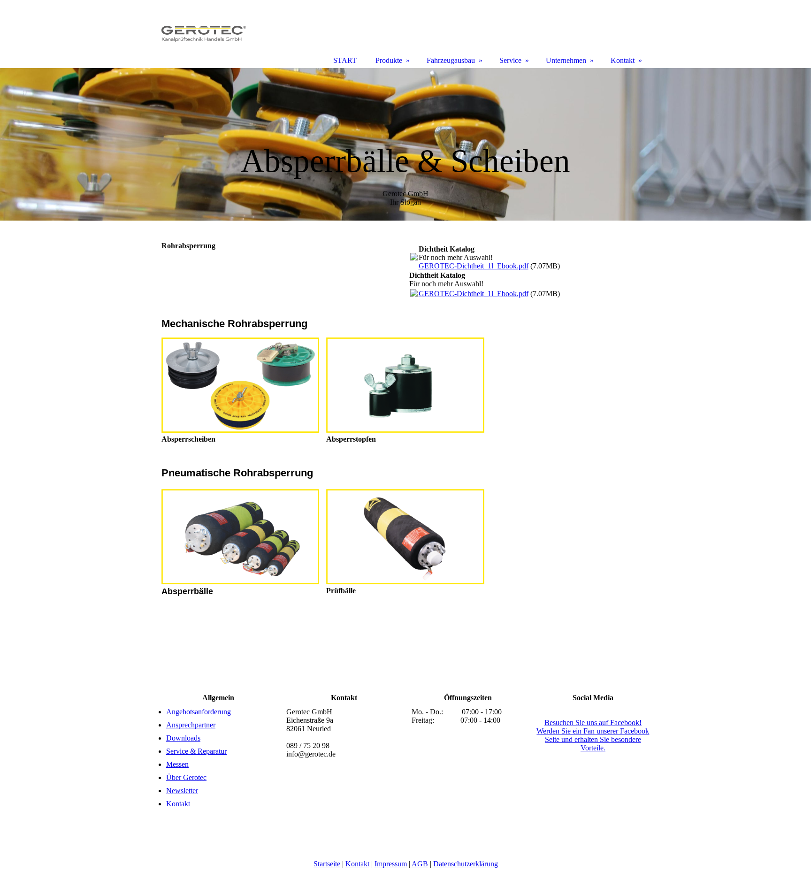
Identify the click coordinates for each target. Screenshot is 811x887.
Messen (177, 764)
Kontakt (178, 804)
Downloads (183, 738)
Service (510, 60)
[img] (405, 144)
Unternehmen (566, 60)
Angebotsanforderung (198, 712)
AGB (420, 864)
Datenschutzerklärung (465, 864)
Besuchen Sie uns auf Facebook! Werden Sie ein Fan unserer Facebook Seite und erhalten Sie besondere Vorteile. (592, 735)
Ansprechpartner (190, 725)
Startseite (327, 864)
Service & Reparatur (196, 751)
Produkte (388, 60)
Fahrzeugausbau (451, 60)
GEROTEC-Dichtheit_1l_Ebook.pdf (473, 266)
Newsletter (182, 791)
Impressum (391, 864)
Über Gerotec (186, 777)
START (345, 60)
